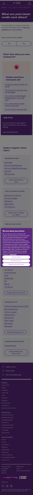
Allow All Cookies (16, 257)
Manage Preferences (16, 260)
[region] (16, 247)
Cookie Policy (12, 254)
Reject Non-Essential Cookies (16, 264)
